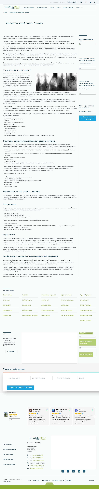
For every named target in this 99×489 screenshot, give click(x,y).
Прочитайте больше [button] (34, 423)
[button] (95, 416)
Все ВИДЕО (12, 351)
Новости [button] (52, 7)
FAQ (29, 480)
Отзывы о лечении (42, 7)
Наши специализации (8, 290)
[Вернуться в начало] (12, 7)
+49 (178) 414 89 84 (38, 460)
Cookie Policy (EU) (58, 480)
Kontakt (69, 480)
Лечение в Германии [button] (29, 7)
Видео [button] (58, 7)
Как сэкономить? (8, 454)
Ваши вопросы (8, 459)
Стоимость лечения (9, 449)
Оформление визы (9, 464)
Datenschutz (46, 480)
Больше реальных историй (88, 118)
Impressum (36, 480)
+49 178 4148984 (71, 2)
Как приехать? (7, 444)
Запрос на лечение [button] (68, 7)
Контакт (78, 7)
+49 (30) (37, 455)
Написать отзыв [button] (15, 420)
